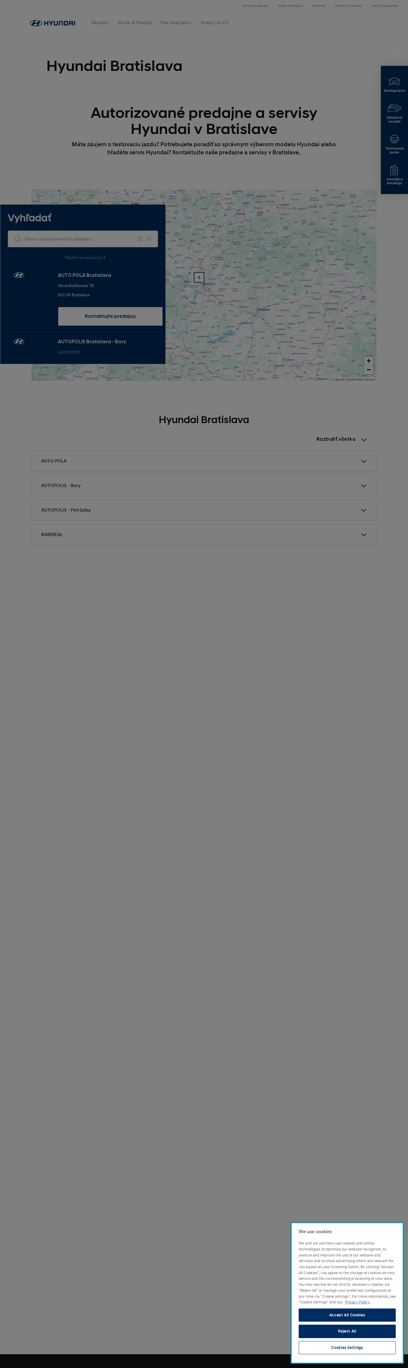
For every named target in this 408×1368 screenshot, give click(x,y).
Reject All (347, 1331)
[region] (347, 1293)
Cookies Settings (347, 1347)
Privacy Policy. (357, 1302)
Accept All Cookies (347, 1315)
